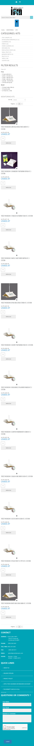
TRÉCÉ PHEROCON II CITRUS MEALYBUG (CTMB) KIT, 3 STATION (16, 303)
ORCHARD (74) (6, 48)
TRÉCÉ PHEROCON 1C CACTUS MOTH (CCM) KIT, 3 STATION (15, 519)
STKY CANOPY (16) (7, 37)
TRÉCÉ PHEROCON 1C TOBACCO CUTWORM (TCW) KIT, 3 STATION (17, 216)
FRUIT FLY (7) (5, 56)
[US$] (17, 21)
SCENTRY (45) (5, 60)
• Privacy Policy (8, 678)
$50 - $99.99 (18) (7, 79)
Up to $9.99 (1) (7, 74)
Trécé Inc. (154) (7, 90)
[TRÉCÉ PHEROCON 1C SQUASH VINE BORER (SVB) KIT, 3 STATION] (17, 465)
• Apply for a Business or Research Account (16, 684)
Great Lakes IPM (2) (8, 87)
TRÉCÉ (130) (5, 58)
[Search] (31, 17)
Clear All (3, 69)
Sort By (10, 99)
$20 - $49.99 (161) (8, 77)
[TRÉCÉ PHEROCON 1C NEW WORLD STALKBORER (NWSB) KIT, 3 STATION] (17, 376)
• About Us (6, 668)
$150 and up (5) (7, 82)
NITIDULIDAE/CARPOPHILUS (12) (10, 39)
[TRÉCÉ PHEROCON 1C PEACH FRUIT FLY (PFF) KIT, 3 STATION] (17, 550)
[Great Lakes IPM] (17, 11)
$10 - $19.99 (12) (7, 76)
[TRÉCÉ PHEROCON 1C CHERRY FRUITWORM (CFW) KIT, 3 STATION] (17, 334)
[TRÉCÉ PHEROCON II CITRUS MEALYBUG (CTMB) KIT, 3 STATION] (17, 291)
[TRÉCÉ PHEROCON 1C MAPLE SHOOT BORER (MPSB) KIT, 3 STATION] (17, 247)
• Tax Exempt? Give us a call (11, 689)
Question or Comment (17, 713)
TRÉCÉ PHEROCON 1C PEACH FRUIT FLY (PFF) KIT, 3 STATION (16, 561)
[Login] (19, 2)
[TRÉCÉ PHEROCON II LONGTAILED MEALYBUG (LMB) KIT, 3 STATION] (17, 115)
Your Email (17, 707)
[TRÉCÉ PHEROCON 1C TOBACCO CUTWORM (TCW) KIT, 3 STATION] (17, 204)
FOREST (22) (5, 44)
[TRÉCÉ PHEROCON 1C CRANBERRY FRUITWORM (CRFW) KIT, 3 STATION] (17, 160)
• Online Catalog (8, 673)
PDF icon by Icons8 (3, 692)
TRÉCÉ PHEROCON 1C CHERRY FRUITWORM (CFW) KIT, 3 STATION (17, 345)
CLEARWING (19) (6, 42)
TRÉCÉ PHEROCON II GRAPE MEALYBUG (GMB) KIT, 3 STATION (16, 603)
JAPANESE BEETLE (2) (7, 54)
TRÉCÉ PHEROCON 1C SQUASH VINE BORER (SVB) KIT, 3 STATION (17, 476)
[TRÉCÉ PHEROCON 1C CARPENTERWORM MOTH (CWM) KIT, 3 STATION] (17, 420)
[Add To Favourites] (16, 124)
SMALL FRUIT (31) (6, 52)
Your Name (17, 701)
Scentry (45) (6, 89)
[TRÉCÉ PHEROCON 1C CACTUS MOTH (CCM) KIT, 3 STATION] (17, 507)
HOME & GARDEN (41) (8, 46)
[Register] (16, 2)
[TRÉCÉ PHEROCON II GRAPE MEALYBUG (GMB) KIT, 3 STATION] (17, 592)
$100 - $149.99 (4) (8, 81)
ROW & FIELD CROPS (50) (8, 50)
